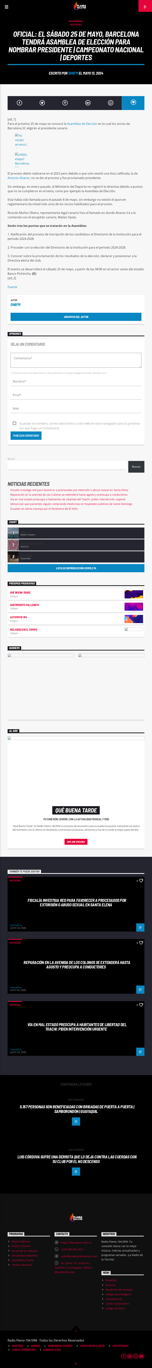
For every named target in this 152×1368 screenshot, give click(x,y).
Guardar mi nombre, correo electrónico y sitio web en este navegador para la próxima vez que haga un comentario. (79, 423)
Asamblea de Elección (82, 124)
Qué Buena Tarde (20, 592)
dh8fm (73, 73)
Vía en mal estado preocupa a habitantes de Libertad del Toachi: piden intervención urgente (67, 499)
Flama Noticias (21, 1241)
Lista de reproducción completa (76, 568)
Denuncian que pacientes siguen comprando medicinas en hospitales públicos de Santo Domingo (71, 504)
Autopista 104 (18, 617)
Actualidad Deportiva (25, 1255)
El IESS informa (21, 1246)
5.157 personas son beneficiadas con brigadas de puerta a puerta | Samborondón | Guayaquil (77, 1109)
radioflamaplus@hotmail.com (79, 1256)
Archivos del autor (76, 316)
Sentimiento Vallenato (24, 605)
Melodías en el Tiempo (23, 629)
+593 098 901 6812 (72, 1249)
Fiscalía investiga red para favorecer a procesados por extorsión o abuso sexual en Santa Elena (69, 490)
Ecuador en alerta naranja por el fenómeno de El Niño (44, 508)
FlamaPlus (16, 925)
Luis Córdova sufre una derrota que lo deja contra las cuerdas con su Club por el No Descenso (77, 1159)
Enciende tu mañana (24, 1251)
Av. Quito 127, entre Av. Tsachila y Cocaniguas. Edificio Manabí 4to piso (73, 1267)
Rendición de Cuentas (119, 1289)
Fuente (12, 287)
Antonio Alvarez (19, 178)
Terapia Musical (22, 1265)
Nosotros (111, 1280)
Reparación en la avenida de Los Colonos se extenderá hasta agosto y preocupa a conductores (69, 494)
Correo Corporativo (117, 1303)
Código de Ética (115, 1308)
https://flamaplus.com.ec (76, 1242)
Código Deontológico (118, 1294)
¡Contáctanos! (113, 1299)
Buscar (11, 458)
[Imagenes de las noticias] (76, 141)
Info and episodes (76, 841)
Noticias (76, 24)
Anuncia (110, 1285)
